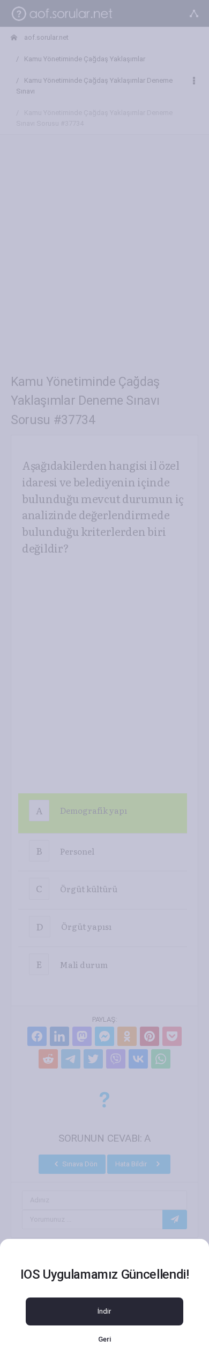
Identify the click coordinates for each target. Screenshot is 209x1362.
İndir (104, 1311)
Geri (104, 1339)
